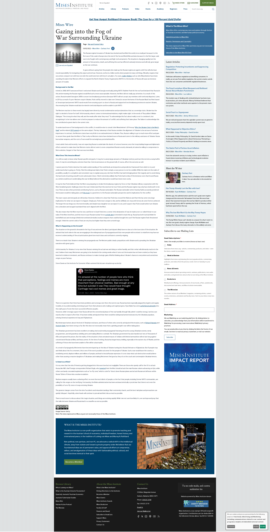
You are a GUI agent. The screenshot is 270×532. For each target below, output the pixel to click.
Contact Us (100, 525)
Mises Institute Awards (104, 501)
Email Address (170, 304)
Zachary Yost (105, 48)
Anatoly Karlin (60, 326)
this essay (86, 193)
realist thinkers (127, 76)
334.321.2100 (146, 500)
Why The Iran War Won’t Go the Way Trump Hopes (186, 213)
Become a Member (73, 462)
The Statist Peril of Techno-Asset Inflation (182, 148)
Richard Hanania (151, 323)
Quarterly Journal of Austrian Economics (69, 494)
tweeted (102, 368)
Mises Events (100, 498)
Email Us (140, 507)
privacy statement (190, 332)
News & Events (173, 269)
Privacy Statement (103, 521)
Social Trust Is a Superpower (177, 113)
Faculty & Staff (101, 508)
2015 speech (74, 130)
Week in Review (173, 255)
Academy (160, 9)
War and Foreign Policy (96, 44)
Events (148, 9)
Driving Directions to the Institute (108, 491)
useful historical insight (148, 306)
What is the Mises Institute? (105, 488)
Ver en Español (104, 3)
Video (137, 9)
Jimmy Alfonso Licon (191, 116)
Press (185, 9)
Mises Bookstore (102, 504)
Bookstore (171, 279)
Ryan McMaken (180, 192)
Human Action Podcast (64, 504)
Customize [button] (231, 526)
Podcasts (125, 9)
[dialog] (247, 521)
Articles (101, 9)
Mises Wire (64, 25)
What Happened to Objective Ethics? (181, 129)
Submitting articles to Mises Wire (177, 37)
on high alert (109, 215)
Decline (256, 526)
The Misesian (172, 290)
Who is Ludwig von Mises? (64, 488)
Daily (169, 245)
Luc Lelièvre (188, 94)
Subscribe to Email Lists (104, 515)
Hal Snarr (187, 73)
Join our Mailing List (144, 511)
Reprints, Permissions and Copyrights (178, 41)
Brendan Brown (189, 152)
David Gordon (193, 132)
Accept (262, 526)
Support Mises (208, 3)
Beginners (173, 9)
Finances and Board (103, 511)
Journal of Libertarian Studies (66, 498)
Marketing (168, 315)
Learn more (186, 323)
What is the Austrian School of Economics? (70, 491)
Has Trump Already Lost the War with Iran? (183, 188)
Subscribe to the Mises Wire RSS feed (178, 53)
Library (113, 9)
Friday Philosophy (181, 132)
